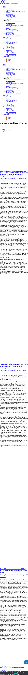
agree (16, 674)
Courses (2, 178)
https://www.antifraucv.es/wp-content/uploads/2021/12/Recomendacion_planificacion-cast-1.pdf (14, 445)
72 (2, 666)
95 (9, 666)
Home (4, 129)
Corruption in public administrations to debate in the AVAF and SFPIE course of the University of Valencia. (14, 366)
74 (4, 666)
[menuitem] (15, 6)
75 (5, 666)
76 (6, 666)
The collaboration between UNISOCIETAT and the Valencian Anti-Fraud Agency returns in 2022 (13, 570)
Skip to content (3, 0)
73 (3, 666)
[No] (18, 674)
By (10, 178)
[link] (9, 3)
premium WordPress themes (17, 667)
